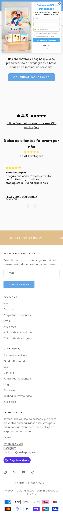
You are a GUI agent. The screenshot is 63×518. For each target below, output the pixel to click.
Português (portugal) (29, 483)
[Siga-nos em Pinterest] (14, 472)
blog (6, 384)
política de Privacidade (18, 396)
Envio (7, 321)
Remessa (9, 390)
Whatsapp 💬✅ (13, 444)
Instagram (10, 448)
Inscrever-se (19, 284)
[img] (31, 152)
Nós (6, 303)
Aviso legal (10, 326)
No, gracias (46, 45)
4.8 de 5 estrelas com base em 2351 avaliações (32, 125)
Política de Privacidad (43, 48)
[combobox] (36, 29)
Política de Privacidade (18, 332)
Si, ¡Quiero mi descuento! (46, 40)
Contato (9, 309)
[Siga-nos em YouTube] (23, 472)
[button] (28, 206)
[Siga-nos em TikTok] (32, 472)
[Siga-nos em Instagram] (5, 472)
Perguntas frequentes (17, 315)
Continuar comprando (31, 77)
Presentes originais (15, 355)
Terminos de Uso (51, 48)
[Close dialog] (59, 3)
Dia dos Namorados (16, 361)
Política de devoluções (18, 338)
